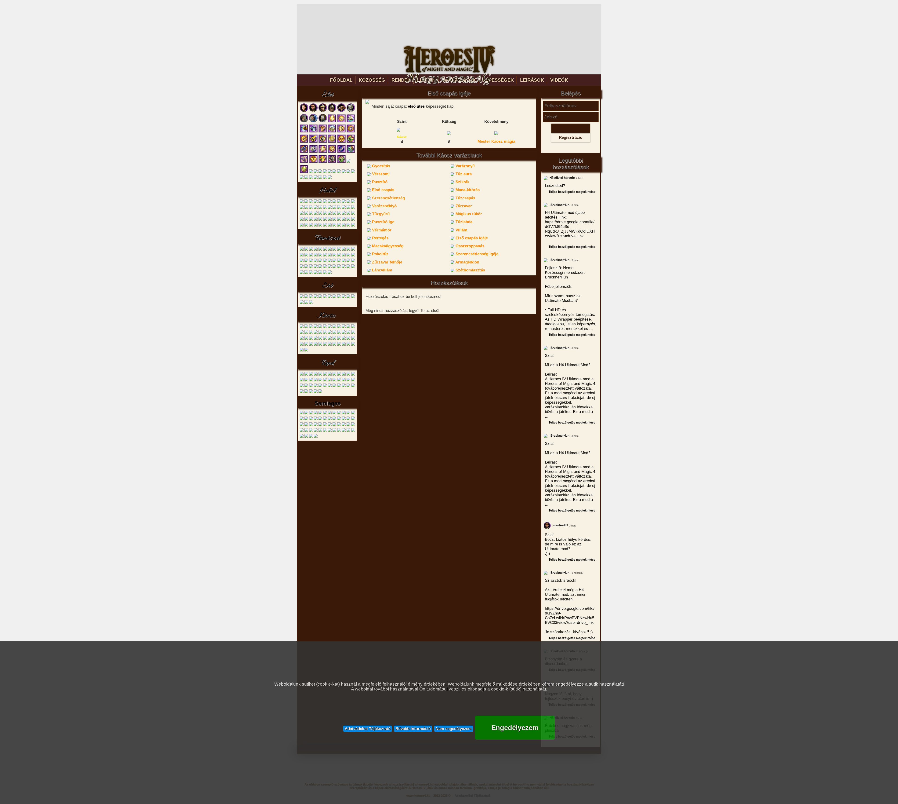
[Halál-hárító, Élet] (339, 172)
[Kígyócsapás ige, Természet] (325, 267)
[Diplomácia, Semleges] (315, 437)
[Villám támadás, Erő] (311, 303)
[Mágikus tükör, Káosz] (306, 339)
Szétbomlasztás (469, 270)
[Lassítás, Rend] (334, 380)
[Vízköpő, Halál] (325, 202)
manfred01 (560, 525)
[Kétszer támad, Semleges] (348, 413)
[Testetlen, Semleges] (320, 425)
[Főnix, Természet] (306, 255)
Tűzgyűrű (380, 214)
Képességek (498, 80)
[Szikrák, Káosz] (325, 333)
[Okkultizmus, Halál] (343, 225)
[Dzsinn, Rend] (320, 375)
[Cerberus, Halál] (320, 202)
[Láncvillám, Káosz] (311, 345)
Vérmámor (381, 230)
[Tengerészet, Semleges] (348, 431)
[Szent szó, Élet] (304, 131)
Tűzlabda (463, 222)
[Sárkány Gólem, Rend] (329, 375)
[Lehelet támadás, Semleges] (306, 419)
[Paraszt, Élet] (313, 111)
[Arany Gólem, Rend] (311, 375)
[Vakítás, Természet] (311, 273)
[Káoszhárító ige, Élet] (322, 162)
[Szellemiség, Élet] (325, 178)
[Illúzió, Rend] (315, 380)
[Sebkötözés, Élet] (341, 121)
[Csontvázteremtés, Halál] (311, 208)
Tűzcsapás (464, 198)
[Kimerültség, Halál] (348, 208)
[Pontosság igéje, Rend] (301, 386)
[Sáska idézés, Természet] (343, 267)
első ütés (416, 106)
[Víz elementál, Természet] (348, 250)
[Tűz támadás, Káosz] (339, 345)
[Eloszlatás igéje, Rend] (343, 380)
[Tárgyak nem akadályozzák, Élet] (311, 178)
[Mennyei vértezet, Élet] (304, 162)
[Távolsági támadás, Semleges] (301, 425)
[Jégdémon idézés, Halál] (339, 214)
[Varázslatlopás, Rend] (339, 380)
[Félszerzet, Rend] (306, 375)
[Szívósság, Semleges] (348, 419)
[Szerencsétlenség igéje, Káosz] (353, 339)
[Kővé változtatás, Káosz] (320, 345)
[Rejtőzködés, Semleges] (311, 437)
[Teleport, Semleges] (306, 425)
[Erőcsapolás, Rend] (329, 380)
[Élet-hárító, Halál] (353, 220)
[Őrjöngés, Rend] (334, 386)
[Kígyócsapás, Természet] (311, 261)
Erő (327, 285)
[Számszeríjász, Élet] (322, 111)
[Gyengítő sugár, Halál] (315, 208)
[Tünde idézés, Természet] (329, 261)
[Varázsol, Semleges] (339, 425)
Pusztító (379, 182)
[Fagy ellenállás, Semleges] (325, 413)
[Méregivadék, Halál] (343, 202)
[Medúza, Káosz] (334, 327)
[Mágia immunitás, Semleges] (315, 419)
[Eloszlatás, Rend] (348, 375)
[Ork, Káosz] (315, 327)
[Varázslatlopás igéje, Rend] (348, 386)
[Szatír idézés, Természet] (320, 261)
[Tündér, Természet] (306, 250)
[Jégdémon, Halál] (339, 202)
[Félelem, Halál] (311, 225)
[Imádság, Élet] (304, 172)
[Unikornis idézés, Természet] (320, 267)
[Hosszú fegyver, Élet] (343, 172)
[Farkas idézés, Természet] (320, 255)
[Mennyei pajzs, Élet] (332, 142)
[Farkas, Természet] (301, 250)
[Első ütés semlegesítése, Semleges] (320, 413)
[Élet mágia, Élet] (315, 178)
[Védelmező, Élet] (304, 142)
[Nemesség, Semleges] (315, 431)
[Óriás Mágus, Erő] (325, 297)
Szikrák (461, 182)
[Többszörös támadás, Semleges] (325, 425)
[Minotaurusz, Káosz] (320, 327)
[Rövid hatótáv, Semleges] (343, 419)
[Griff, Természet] (329, 250)
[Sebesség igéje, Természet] (306, 267)
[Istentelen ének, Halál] (301, 214)
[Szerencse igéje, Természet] (329, 267)
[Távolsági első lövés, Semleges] (353, 419)
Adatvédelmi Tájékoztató (368, 728)
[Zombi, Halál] (311, 202)
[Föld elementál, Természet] (343, 250)
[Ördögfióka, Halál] (301, 202)
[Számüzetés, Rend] (315, 386)
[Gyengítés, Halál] (315, 225)
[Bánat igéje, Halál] (343, 214)
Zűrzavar (463, 206)
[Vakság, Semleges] (334, 425)
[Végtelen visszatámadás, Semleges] (353, 425)
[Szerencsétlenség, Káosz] (339, 333)
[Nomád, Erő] (311, 297)
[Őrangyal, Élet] (325, 172)
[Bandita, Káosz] (301, 327)
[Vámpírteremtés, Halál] (325, 220)
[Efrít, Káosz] (339, 327)
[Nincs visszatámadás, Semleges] (329, 419)
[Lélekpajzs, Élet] (322, 131)
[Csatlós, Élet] (304, 111)
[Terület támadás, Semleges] (315, 425)
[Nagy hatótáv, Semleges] (325, 419)
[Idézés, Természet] (329, 273)
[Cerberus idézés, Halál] (306, 214)
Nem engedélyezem (454, 728)
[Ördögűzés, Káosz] (353, 345)
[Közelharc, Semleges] (306, 431)
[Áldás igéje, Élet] (322, 152)
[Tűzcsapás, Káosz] (343, 333)
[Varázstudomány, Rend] (315, 392)
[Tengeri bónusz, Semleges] (311, 425)
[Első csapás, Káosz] (329, 333)
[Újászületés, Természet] (334, 267)
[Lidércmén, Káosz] (343, 327)
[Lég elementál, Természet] (339, 250)
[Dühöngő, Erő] (301, 297)
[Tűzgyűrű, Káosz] (301, 339)
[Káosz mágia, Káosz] (348, 345)
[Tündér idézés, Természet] (325, 255)
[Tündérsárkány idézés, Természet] (348, 267)
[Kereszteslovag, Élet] (350, 111)
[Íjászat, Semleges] (343, 431)
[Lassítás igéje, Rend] (325, 386)
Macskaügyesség (387, 246)
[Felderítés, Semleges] (311, 431)
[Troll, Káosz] (325, 327)
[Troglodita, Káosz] (311, 327)
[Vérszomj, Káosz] (311, 333)
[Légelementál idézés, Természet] (348, 261)
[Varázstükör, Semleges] (343, 425)
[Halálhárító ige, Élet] (332, 162)
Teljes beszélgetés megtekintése (572, 192)
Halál (327, 190)
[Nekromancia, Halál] (353, 225)
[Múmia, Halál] (329, 202)
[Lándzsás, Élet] (332, 111)
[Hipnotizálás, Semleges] (339, 413)
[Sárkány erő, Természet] (353, 267)
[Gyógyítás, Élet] (341, 131)
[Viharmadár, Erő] (339, 297)
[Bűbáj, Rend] (320, 392)
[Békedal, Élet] (332, 131)
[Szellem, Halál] (315, 202)
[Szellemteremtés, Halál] (329, 214)
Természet (327, 238)
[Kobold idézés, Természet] (329, 255)
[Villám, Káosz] (325, 339)
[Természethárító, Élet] (350, 142)
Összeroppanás (469, 246)
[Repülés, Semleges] (339, 419)
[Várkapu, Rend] (311, 386)
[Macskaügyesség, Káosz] (339, 339)
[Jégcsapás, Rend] (325, 380)
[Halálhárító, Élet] (322, 142)
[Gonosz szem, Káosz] (329, 327)
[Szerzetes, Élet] (304, 121)
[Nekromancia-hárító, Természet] (301, 267)
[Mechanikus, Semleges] (320, 419)
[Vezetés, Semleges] (301, 437)
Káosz (327, 315)
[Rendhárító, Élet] (304, 152)
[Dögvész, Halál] (315, 214)
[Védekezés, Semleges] (339, 431)
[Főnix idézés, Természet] (339, 267)
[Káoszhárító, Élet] (313, 142)
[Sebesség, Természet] (343, 255)
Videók (559, 80)
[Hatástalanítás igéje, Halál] (325, 214)
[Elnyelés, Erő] (353, 297)
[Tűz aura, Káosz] (315, 333)
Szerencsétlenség (388, 198)
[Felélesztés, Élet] (329, 178)
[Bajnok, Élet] (322, 121)
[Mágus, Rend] (315, 375)
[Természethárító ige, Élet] (341, 162)
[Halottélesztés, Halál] (353, 208)
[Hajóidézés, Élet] (350, 121)
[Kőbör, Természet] (348, 255)
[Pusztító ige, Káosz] (311, 339)
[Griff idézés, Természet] (315, 267)
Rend (327, 363)
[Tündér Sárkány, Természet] (311, 255)
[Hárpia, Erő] (315, 297)
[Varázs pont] (449, 132)
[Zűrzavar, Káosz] (353, 333)
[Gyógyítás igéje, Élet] (332, 152)
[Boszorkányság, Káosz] (306, 350)
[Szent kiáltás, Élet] (350, 152)
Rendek (401, 80)
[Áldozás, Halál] (320, 220)
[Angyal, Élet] (313, 121)
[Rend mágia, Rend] (306, 392)
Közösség (372, 80)
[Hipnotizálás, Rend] (343, 386)
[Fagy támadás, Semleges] (329, 413)
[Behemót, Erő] (334, 297)
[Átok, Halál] (301, 208)
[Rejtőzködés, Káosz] (325, 345)
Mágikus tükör (468, 214)
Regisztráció (570, 137)
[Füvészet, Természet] (320, 273)
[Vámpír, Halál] (334, 202)
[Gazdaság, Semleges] (334, 431)
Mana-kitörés (467, 190)
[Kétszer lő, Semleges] (343, 413)
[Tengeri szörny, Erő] (343, 297)
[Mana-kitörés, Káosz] (334, 333)
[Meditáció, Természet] (325, 273)
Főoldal (341, 80)
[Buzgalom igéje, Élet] (313, 162)
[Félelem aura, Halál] (320, 214)
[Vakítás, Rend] (329, 386)
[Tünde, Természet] (325, 250)
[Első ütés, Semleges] (315, 413)
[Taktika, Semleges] (301, 431)
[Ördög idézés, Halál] (329, 220)
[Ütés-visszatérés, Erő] (306, 303)
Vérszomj (380, 174)
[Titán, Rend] (334, 375)
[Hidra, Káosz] (348, 327)
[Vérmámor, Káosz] (320, 339)
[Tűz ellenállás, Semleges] (329, 425)
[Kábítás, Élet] (353, 172)
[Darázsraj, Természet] (353, 255)
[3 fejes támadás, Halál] (334, 220)
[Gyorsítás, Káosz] (301, 333)
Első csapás (382, 190)
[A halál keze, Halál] (315, 220)
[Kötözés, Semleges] (301, 419)
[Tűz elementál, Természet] (353, 250)
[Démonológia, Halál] (348, 225)
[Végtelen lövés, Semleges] (348, 425)
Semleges (327, 403)
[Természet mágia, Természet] (315, 273)
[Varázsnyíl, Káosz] (306, 333)
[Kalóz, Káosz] (306, 327)
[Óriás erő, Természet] (315, 261)
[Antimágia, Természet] (334, 261)
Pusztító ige (382, 222)
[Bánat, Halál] (329, 208)
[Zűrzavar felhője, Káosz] (301, 345)
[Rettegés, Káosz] (329, 339)
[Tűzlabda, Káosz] (315, 339)
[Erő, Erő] (301, 303)
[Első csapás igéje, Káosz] (334, 339)
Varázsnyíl (464, 166)
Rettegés (379, 238)
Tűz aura (463, 174)
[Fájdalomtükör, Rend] (339, 386)
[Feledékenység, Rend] (348, 380)
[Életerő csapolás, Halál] (339, 208)
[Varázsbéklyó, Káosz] (348, 333)
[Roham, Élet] (306, 178)
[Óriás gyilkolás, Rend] (301, 392)
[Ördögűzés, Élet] (313, 131)
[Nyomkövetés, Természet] (339, 255)
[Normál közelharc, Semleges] (334, 419)
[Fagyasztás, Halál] (306, 225)
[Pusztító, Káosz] (320, 333)
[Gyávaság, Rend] (311, 380)
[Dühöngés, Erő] (348, 297)
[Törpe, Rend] (301, 375)
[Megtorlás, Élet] (313, 152)
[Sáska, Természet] (315, 255)
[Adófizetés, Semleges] (301, 413)
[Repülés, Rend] (320, 380)
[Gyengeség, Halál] (343, 208)
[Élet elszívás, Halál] (348, 220)
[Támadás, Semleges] (320, 431)
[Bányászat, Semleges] (353, 431)
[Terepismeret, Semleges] (329, 431)
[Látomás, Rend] (306, 380)
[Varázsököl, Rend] (353, 375)
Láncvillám (381, 270)
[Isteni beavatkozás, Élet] (320, 172)
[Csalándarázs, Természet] (301, 255)
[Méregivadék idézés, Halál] (311, 220)
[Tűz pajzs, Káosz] (334, 345)
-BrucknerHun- (559, 205)
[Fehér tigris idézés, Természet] (301, 261)
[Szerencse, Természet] (325, 261)
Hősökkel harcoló (562, 177)
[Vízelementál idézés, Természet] (353, 261)
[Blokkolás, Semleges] (306, 413)
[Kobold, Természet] (311, 250)
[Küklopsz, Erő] (329, 297)
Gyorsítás (380, 166)
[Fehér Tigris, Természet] (315, 250)
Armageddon (466, 262)
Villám (460, 230)
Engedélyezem (515, 727)
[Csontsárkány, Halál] (348, 202)
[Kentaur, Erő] (306, 297)
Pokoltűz (379, 254)
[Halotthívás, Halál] (353, 214)
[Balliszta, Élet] (341, 111)
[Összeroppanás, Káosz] (343, 339)
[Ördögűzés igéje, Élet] (311, 172)
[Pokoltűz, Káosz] (348, 339)
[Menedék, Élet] (329, 172)
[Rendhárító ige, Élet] (348, 162)
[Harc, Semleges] (325, 431)
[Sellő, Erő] (320, 297)
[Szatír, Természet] (320, 250)
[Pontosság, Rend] (301, 380)
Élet (327, 94)
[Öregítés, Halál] (329, 225)
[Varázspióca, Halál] (334, 214)
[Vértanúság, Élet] (350, 131)
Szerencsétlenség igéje (476, 254)
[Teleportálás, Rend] (306, 386)
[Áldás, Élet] (332, 121)
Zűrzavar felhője (386, 262)
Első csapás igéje (471, 238)
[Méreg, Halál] (306, 208)
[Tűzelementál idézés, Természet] (343, 261)
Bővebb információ (413, 728)
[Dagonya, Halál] (334, 208)
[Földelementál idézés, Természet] (339, 261)
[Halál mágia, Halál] (339, 225)
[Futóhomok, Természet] (306, 261)
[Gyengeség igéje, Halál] (348, 214)
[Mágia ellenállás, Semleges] (311, 419)
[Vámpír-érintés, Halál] (301, 220)
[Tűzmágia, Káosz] (301, 350)
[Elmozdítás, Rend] (339, 375)
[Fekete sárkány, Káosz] (353, 327)
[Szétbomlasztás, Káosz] (315, 345)
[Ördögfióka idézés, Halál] (325, 208)
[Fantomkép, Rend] (320, 386)
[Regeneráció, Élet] (341, 152)
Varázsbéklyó (384, 206)
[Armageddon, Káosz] (306, 345)
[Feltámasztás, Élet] (315, 172)
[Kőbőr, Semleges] (353, 413)
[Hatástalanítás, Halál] (320, 208)
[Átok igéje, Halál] (311, 214)
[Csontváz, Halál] (306, 202)
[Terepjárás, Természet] (334, 255)
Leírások (532, 80)
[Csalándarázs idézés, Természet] (311, 267)
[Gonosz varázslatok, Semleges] (334, 413)
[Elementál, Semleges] (311, 413)
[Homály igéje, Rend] (353, 380)
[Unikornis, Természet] (334, 250)
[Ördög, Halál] (353, 202)
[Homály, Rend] (343, 375)
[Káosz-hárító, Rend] (353, 386)
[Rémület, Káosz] (329, 345)
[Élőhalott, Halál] (301, 225)
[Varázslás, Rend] (311, 392)
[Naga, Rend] (325, 375)
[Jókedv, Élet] (341, 142)
